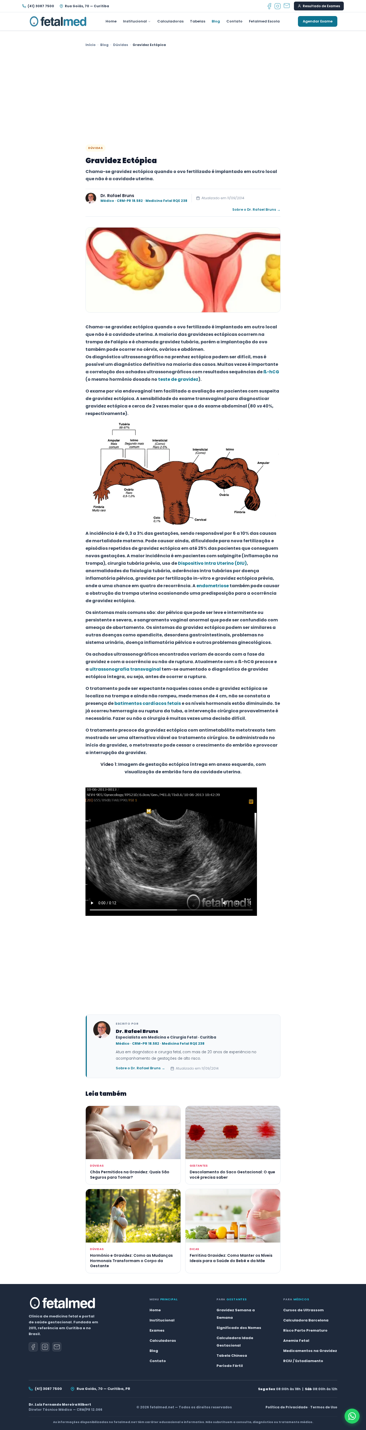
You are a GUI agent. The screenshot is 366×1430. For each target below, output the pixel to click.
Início (90, 45)
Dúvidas (120, 45)
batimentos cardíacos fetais (147, 703)
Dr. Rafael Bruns (117, 195)
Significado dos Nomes (238, 1327)
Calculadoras (170, 21)
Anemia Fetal (296, 1340)
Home (111, 21)
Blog (216, 21)
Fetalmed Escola (264, 21)
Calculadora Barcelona (305, 1320)
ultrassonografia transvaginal (125, 669)
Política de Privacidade (287, 1407)
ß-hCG (271, 372)
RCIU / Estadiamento (303, 1360)
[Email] (287, 6)
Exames (157, 1330)
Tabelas (197, 21)
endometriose (212, 586)
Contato (234, 21)
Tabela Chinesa (231, 1355)
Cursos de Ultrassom (303, 1310)
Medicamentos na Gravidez (310, 1350)
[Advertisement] (183, 96)
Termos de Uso (323, 1407)
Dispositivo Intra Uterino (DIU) (212, 563)
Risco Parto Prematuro (305, 1330)
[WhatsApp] (352, 1416)
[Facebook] (269, 6)
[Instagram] (278, 6)
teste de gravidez (178, 379)
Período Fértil (229, 1365)
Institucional (135, 21)
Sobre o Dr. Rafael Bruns (256, 209)
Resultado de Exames (321, 6)
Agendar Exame (318, 21)
